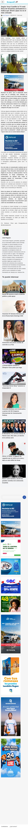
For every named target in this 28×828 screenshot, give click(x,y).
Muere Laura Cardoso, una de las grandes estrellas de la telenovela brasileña (12, 480)
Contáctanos (4, 826)
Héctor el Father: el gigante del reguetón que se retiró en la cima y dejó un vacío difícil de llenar (13, 458)
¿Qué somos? (13, 826)
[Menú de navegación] (2, 2)
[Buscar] (24, 497)
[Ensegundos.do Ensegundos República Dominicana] (12, 2)
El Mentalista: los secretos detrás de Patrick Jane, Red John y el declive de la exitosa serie (13, 435)
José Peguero (6, 15)
